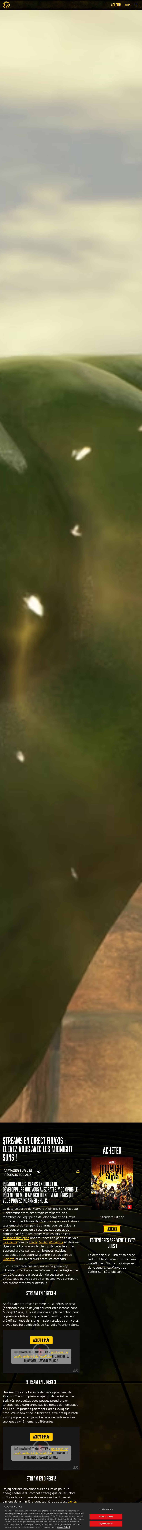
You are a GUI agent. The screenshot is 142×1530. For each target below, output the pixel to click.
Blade (33, 1242)
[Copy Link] (78, 1171)
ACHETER (116, 5)
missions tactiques (16, 1238)
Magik (43, 1242)
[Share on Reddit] (39, 1171)
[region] (71, 1516)
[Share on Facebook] (54, 1171)
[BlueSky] (70, 1171)
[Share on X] (47, 1171)
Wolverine (56, 1242)
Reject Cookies (105, 1523)
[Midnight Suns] (6, 4)
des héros (10, 1242)
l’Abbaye (9, 1259)
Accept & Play (41, 1340)
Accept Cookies (106, 1516)
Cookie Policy (63, 1527)
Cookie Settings (106, 1509)
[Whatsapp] (62, 1171)
